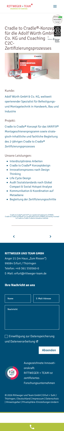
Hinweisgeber (13, 402)
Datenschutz (52, 398)
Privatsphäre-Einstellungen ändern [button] (40, 402)
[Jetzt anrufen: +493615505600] (32, 427)
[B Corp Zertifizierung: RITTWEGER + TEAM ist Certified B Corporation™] (57, 31)
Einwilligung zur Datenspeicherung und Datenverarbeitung (29, 338)
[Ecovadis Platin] (57, 19)
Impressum (38, 398)
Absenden (49, 350)
